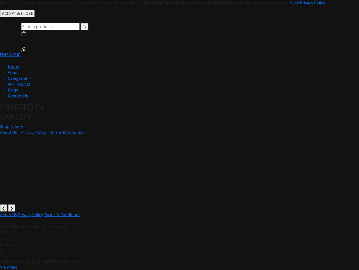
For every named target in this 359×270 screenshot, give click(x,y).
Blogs (13, 90)
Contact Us (18, 96)
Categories (18, 78)
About (13, 72)
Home (13, 66)
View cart (8, 267)
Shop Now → (12, 126)
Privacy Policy (33, 132)
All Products (19, 84)
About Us (8, 132)
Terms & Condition (67, 132)
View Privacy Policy (307, 3)
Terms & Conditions (62, 214)
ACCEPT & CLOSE (17, 13)
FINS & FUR (10, 54)
